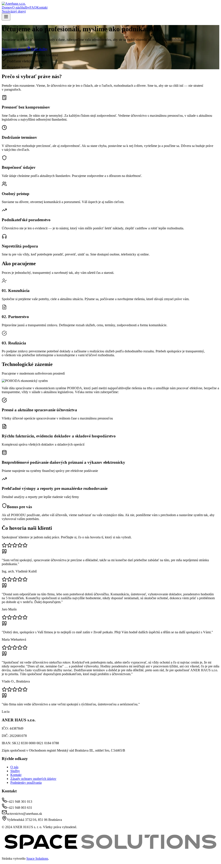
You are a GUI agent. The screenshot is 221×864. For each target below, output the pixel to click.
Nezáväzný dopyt (14, 11)
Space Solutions (37, 858)
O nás (16, 7)
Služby (25, 7)
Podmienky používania (26, 782)
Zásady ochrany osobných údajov (33, 778)
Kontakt (41, 7)
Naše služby (39, 49)
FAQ (33, 7)
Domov (7, 7)
